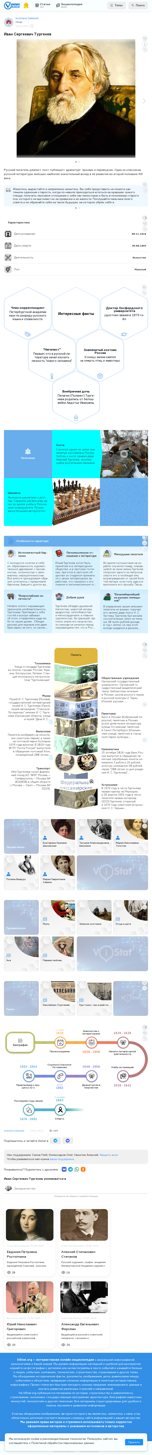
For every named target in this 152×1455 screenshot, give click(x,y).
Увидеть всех (109, 1154)
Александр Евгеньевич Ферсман (80, 1326)
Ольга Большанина (18, 1246)
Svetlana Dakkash (27, 18)
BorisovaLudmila (16, 1318)
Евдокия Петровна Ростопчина (22, 1254)
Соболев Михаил (71, 1318)
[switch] (145, 217)
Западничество (25, 1188)
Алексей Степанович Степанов (78, 1254)
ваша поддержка (62, 1159)
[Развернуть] (145, 704)
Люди (18, 21)
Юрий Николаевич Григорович (22, 1326)
